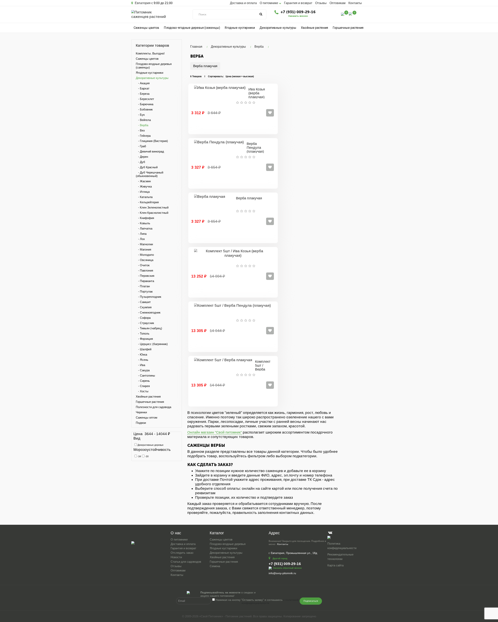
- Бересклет (145, 99)
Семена (215, 566)
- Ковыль (143, 223)
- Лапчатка (144, 228)
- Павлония (144, 270)
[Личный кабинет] (334, 15)
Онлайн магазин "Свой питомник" (214, 432)
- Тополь (142, 333)
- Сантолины (145, 375)
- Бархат (142, 88)
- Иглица (143, 191)
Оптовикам (337, 3)
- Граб (141, 146)
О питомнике (179, 539)
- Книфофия (145, 218)
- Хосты (142, 391)
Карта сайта (335, 565)
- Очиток (143, 265)
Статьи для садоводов (186, 561)
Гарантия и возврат (298, 3)
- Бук (140, 114)
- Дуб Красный (147, 167)
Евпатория (142, 3)
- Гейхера (143, 135)
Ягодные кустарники (240, 28)
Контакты (355, 3)
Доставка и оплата (243, 3)
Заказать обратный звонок (287, 568)
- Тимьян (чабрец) (149, 328)
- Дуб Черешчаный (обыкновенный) (149, 174)
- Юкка (141, 354)
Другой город (280, 558)
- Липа (141, 233)
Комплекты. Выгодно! (150, 53)
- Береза (142, 93)
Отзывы (321, 3)
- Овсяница (144, 260)
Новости (176, 557)
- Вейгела (143, 120)
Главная (196, 46)
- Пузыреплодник (148, 296)
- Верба (142, 125)
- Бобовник (144, 109)
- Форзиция (144, 338)
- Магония (143, 249)
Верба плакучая (205, 66)
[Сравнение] (342, 14)
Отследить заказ (182, 552)
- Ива (140, 365)
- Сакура (143, 370)
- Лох (140, 239)
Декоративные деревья (150, 445)
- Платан (143, 286)
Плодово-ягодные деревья (227, 544)
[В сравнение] (270, 113)
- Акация (143, 83)
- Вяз (140, 130)
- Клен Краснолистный (152, 212)
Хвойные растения (314, 28)
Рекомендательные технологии (340, 557)
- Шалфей (143, 349)
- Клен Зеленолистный (152, 207)
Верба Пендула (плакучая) (255, 147)
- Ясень (142, 359)
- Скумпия (144, 307)
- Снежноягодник (148, 312)
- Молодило (145, 254)
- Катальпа (144, 197)
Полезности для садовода (153, 407)
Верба (259, 46)
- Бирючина (144, 104)
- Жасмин (143, 181)
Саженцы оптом (146, 417)
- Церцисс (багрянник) (152, 344)
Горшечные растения (348, 28)
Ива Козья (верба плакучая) (256, 93)
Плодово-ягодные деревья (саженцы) (192, 28)
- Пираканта (145, 281)
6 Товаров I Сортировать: (207, 76)
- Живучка (144, 186)
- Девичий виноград (150, 151)
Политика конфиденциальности (341, 546)
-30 (147, 456)
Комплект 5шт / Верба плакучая (262, 367)
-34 (139, 456)
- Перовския (145, 275)
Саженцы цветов (146, 28)
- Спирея (143, 386)
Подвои (141, 422)
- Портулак (144, 291)
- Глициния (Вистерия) (152, 141)
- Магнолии (144, 244)
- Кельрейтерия (147, 202)
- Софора (143, 317)
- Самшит (143, 302)
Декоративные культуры (278, 28)
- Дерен (142, 156)
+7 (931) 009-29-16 (298, 12)
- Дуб (140, 162)
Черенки (141, 412)
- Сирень (143, 380)
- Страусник (145, 323)
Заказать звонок (298, 16)
